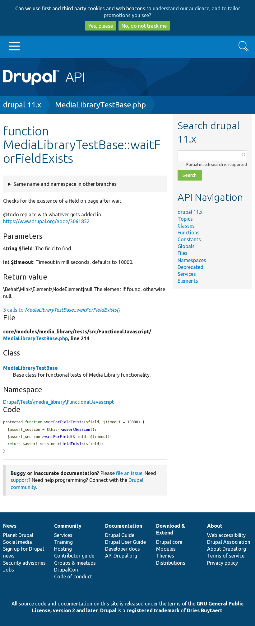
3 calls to (61, 310)
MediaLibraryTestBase (30, 368)
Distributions (170, 563)
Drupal (108, 610)
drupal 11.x (22, 105)
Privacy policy (222, 563)
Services (187, 274)
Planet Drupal (18, 535)
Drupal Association (228, 542)
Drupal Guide (119, 535)
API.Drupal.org (121, 555)
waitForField (57, 437)
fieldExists (72, 444)
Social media (17, 542)
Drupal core (169, 542)
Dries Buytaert (204, 610)
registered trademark (153, 610)
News (9, 526)
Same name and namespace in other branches (65, 184)
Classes (186, 225)
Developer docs (122, 549)
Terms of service (225, 555)
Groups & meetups (75, 563)
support (19, 480)
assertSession (76, 429)
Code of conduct (73, 576)
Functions (189, 232)
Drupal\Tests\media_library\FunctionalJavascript (58, 402)
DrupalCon (66, 569)
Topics (185, 219)
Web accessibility (226, 535)
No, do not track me (144, 26)
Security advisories (24, 563)
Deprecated (190, 267)
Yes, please (100, 26)
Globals (186, 246)
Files (183, 253)
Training (63, 542)
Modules (166, 549)
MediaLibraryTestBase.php (100, 105)
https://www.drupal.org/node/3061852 (46, 221)
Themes (165, 555)
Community (67, 526)
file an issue (129, 473)
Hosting (63, 549)
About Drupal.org (226, 549)
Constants (189, 239)
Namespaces (192, 260)
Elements (188, 281)
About (214, 526)
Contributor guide (74, 555)
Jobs (8, 569)
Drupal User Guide (125, 542)
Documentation (123, 526)
